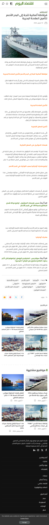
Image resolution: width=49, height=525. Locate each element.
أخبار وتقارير (43, 12)
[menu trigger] (45, 3)
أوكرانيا (35, 280)
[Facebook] (21, 297)
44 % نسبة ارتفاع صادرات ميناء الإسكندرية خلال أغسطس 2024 (14, 354)
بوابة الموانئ (40, 286)
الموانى (15, 283)
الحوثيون (42, 283)
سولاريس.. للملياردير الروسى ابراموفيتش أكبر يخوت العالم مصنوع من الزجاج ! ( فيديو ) (24, 259)
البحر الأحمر (25, 280)
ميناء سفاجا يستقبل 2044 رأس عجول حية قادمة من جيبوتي (37, 328)
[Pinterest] (10, 297)
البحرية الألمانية (12, 280)
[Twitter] (16, 297)
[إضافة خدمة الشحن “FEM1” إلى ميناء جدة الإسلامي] (36, 343)
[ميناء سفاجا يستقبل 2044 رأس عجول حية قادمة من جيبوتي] (36, 317)
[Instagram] (38, 450)
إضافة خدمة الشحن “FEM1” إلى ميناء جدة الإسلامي (37, 354)
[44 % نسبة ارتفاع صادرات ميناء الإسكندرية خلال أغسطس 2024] (13, 343)
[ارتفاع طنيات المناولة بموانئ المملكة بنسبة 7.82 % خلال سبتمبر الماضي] (13, 317)
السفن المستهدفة (28, 283)
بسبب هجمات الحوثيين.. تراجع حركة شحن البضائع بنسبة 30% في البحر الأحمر (26, 204)
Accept (24, 522)
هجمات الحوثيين (39, 290)
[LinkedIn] (34, 450)
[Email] (4, 297)
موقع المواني (27, 286)
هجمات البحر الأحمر (11, 286)
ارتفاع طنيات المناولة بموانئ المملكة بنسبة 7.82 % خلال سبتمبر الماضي (13, 329)
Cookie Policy (24, 518)
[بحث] (3, 3)
